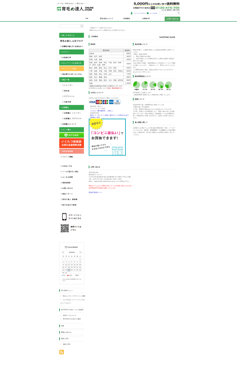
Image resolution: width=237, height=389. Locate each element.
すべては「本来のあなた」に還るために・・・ (73, 3)
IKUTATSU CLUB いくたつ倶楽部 (72, 310)
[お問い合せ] (71, 190)
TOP (86, 18)
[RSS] (61, 353)
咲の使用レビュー (67, 290)
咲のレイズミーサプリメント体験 (74, 296)
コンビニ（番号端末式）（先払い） (102, 111)
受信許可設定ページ (95, 192)
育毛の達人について (106, 18)
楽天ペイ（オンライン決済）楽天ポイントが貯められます (109, 115)
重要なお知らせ (66, 332)
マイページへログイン (140, 13)
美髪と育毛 (65, 338)
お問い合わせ (172, 19)
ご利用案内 (126, 18)
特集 (62, 326)
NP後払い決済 (95, 117)
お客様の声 (146, 18)
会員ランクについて (69, 315)
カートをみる (153, 13)
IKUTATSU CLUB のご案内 (72, 319)
